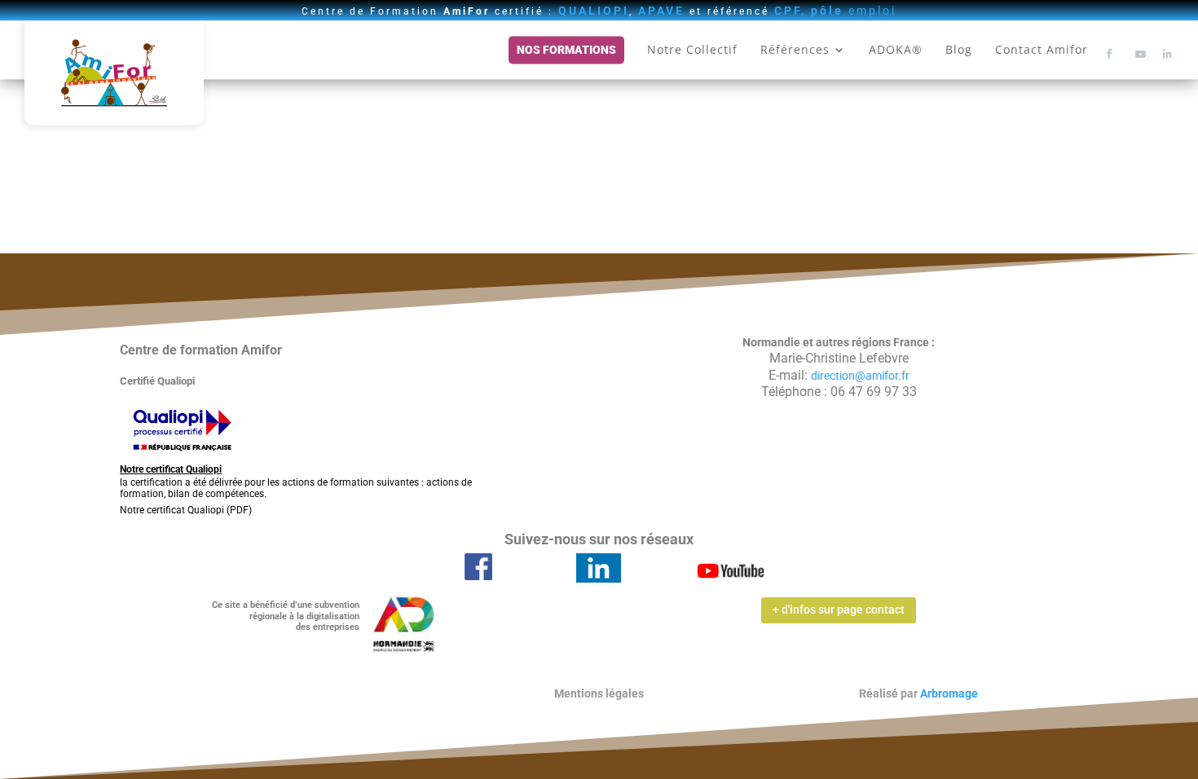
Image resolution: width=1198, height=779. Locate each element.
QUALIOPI (593, 10)
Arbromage (949, 693)
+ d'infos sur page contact (839, 609)
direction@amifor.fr (860, 375)
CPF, (790, 10)
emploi (853, 10)
